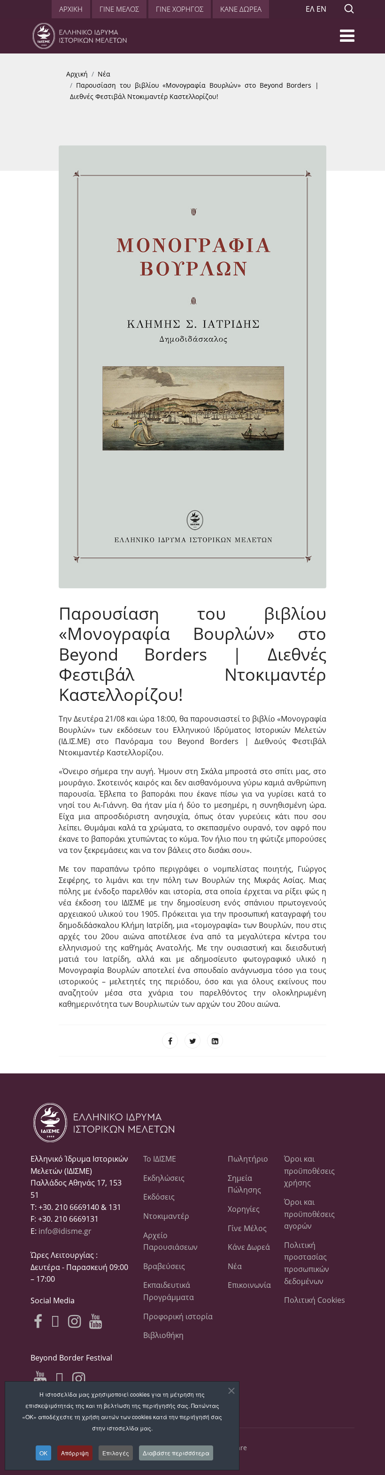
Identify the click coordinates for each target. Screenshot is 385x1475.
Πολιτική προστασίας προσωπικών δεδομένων (306, 1263)
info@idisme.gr (65, 1231)
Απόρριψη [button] (75, 1453)
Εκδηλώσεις (164, 1178)
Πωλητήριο (248, 1159)
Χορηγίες (244, 1209)
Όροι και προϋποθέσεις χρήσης (309, 1171)
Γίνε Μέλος (247, 1228)
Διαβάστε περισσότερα (176, 1453)
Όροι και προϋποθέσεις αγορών (309, 1214)
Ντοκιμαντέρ (166, 1216)
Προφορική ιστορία (178, 1316)
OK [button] (43, 1453)
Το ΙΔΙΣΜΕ (159, 1159)
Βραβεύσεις (164, 1266)
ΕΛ (310, 9)
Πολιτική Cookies (314, 1300)
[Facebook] (170, 1041)
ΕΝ (321, 9)
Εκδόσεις (159, 1197)
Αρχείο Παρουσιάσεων (170, 1241)
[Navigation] (347, 38)
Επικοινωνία (249, 1285)
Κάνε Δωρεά (249, 1247)
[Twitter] (192, 1041)
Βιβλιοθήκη (163, 1335)
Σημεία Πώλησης (244, 1184)
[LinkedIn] (215, 1041)
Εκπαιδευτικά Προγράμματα (168, 1291)
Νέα (235, 1266)
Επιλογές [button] (115, 1453)
